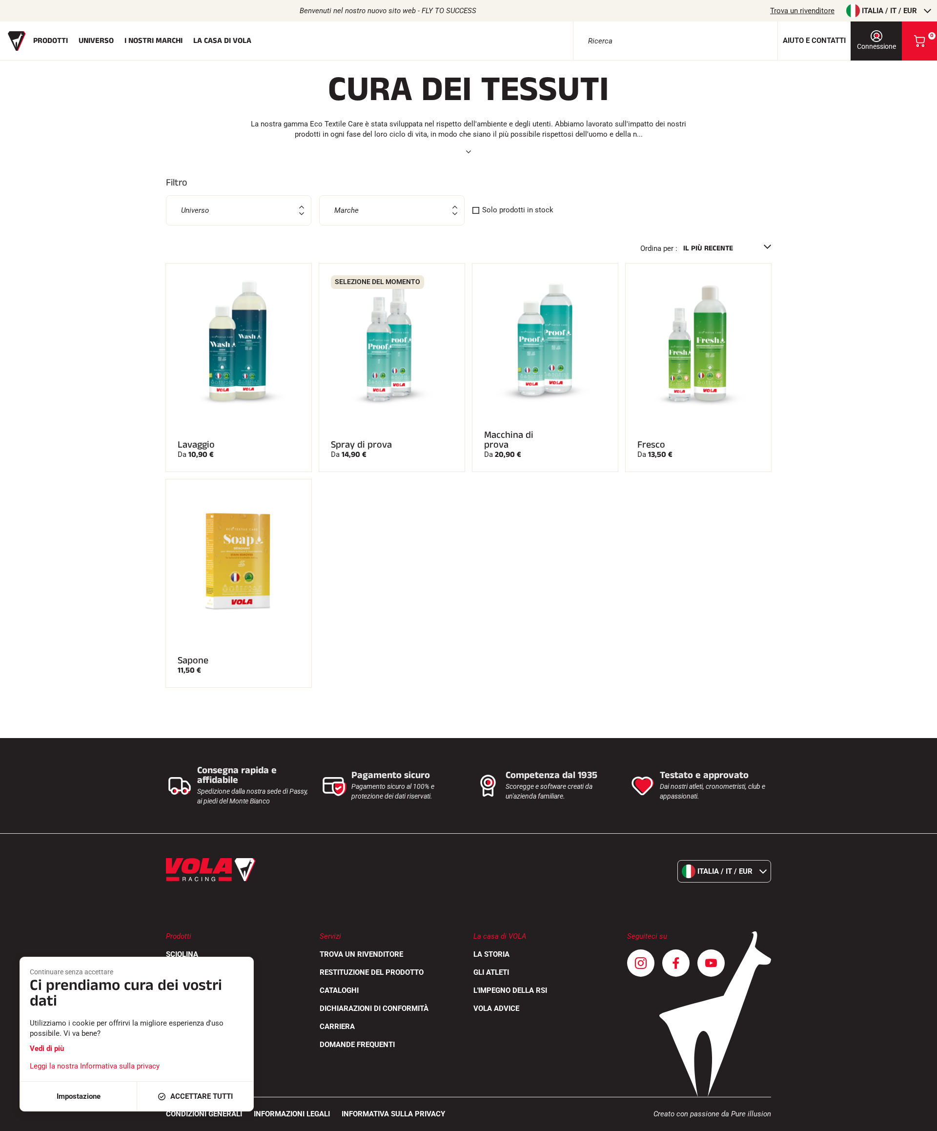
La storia (491, 954)
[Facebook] (676, 963)
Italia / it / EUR (889, 10)
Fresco (651, 445)
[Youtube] (711, 963)
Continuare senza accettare (71, 972)
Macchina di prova (508, 440)
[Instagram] (640, 963)
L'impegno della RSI (510, 990)
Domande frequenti (357, 1044)
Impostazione (79, 1096)
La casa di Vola (222, 40)
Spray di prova (361, 445)
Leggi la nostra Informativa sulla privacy (95, 1066)
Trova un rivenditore (802, 10)
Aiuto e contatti (814, 40)
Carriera (337, 1026)
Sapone (193, 660)
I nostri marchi (153, 40)
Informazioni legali (292, 1114)
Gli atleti (491, 972)
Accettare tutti (201, 1096)
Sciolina (182, 954)
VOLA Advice (496, 1008)
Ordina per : (658, 248)
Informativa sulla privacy (393, 1114)
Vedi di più (47, 1048)
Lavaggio (196, 445)
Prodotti (50, 40)
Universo (96, 40)
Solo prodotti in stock (517, 210)
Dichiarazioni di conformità (374, 1008)
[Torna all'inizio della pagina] (917, 1119)
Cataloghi (339, 990)
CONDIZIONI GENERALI (204, 1114)
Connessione (876, 46)
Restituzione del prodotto (372, 972)
